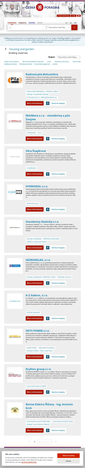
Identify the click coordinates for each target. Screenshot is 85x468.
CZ (67, 23)
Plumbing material (25, 64)
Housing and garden (21, 49)
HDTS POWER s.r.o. (38, 330)
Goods (39, 23)
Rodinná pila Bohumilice (42, 74)
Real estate (77, 62)
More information (34, 103)
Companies (12, 23)
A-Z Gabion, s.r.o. (37, 295)
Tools (49, 62)
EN (75, 23)
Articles (32, 23)
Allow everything (68, 455)
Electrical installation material (33, 62)
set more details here (28, 462)
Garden (55, 64)
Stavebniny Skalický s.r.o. (42, 221)
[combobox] (57, 27)
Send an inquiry (58, 103)
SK (71, 23)
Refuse (68, 461)
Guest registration (63, 16)
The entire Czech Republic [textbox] (59, 27)
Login (73, 16)
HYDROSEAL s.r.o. (37, 186)
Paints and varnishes (11, 62)
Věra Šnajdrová (36, 151)
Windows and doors (62, 62)
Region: (51, 57)
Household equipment (42, 64)
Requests (22, 23)
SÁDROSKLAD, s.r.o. (38, 260)
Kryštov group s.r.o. (38, 369)
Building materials (10, 64)
